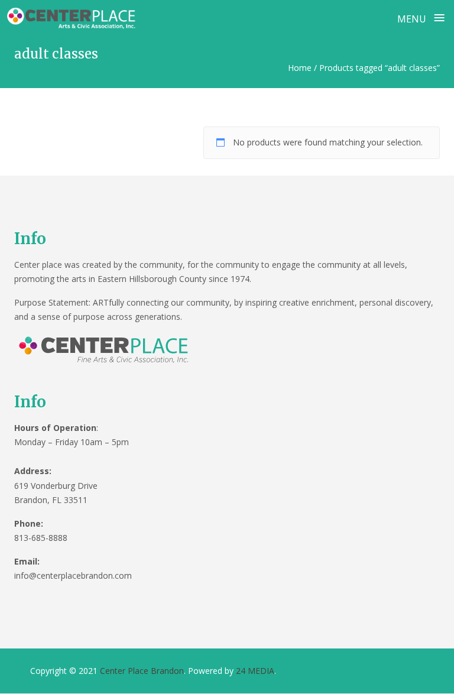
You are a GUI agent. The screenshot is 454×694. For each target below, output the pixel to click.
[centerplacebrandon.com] (72, 17)
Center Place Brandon (142, 670)
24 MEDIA (255, 670)
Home (300, 67)
